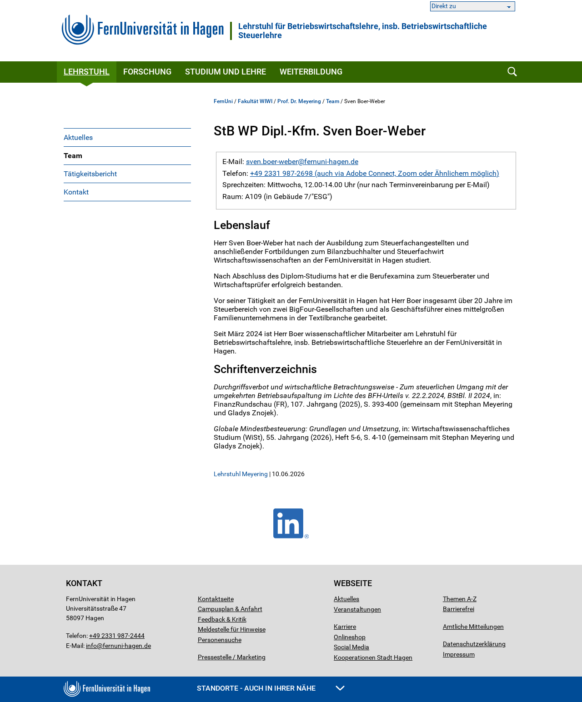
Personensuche (219, 639)
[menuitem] (127, 137)
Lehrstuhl (87, 71)
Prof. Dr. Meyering (299, 101)
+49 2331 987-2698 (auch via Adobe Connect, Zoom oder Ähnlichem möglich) (374, 173)
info (91, 645)
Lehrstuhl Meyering (241, 474)
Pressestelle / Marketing (232, 657)
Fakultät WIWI (255, 101)
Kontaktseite (216, 598)
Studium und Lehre (225, 71)
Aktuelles (78, 137)
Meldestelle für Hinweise (232, 629)
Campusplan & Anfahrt (230, 608)
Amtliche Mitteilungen (473, 626)
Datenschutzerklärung (474, 643)
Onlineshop (350, 637)
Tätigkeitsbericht (90, 173)
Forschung (147, 71)
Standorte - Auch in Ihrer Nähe (257, 688)
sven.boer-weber (272, 161)
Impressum (459, 654)
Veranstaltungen (357, 609)
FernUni (223, 101)
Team (73, 155)
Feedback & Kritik (222, 619)
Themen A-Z (460, 598)
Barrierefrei (458, 608)
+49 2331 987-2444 (117, 635)
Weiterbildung (311, 71)
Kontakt (76, 192)
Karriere (345, 626)
